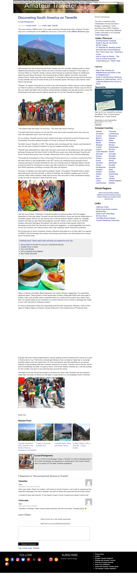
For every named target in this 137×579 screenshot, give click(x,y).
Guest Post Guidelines (102, 564)
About (22, 2)
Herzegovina (100, 167)
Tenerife (55, 26)
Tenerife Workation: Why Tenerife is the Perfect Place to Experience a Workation (27, 446)
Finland (98, 158)
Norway (112, 149)
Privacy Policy (99, 554)
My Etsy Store (101, 216)
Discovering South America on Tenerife (47, 17)
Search (28, 2)
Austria (98, 136)
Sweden (112, 172)
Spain (111, 169)
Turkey (111, 176)
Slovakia (112, 165)
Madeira (112, 138)
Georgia (112, 158)
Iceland (98, 172)
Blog (33, 2)
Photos (96, 2)
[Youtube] (39, 559)
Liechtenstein (101, 183)
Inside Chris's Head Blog (105, 214)
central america (109, 195)
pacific (114, 197)
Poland (111, 151)
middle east (107, 197)
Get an (23, 244)
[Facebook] (12, 559)
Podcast (39, 2)
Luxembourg (114, 134)
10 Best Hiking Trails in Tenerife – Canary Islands (81, 445)
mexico (99, 197)
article (44, 26)
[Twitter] (34, 559)
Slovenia (112, 167)
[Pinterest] (28, 559)
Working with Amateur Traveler (105, 560)
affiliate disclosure (78, 31)
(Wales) (112, 183)
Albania (99, 131)
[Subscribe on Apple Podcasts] (51, 559)
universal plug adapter (34, 251)
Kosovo (98, 178)
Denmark (99, 154)
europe (117, 195)
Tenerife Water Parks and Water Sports (62, 444)
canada (116, 193)
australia (109, 193)
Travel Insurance (30, 253)
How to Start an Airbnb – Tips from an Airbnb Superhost (107, 57)
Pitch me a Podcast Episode (104, 562)
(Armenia (99, 134)
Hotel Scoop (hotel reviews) (106, 209)
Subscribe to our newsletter (106, 120)
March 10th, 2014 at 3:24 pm (28, 506)
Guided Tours (26, 247)
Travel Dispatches (101, 35)
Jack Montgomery (27, 22)
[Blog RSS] (7, 559)
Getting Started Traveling (106, 41)
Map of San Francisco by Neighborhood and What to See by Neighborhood (108, 72)
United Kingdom (115, 181)
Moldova (112, 143)
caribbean (100, 195)
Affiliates (89, 2)
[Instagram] (18, 559)
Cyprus (98, 149)
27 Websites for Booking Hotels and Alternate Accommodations (108, 48)
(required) (56, 519)
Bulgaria (99, 145)
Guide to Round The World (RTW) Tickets (106, 44)
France (98, 160)
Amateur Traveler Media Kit (104, 558)
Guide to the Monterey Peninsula (109, 77)
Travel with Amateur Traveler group (106, 566)
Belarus (99, 138)
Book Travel (68, 2)
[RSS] (56, 559)
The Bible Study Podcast (105, 218)
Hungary (99, 169)
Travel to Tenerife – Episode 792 (44, 444)
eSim (28, 244)
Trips (61, 2)
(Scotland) (113, 163)
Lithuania (112, 131)
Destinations (47, 2)
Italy (97, 176)
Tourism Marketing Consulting (107, 220)
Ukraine (112, 178)
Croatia (98, 147)
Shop (75, 2)
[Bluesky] (23, 559)
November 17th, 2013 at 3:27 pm (29, 487)
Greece (98, 165)
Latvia (98, 181)
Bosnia (98, 143)
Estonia (98, 156)
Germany (99, 163)
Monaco (112, 145)
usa (112, 199)
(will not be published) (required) (55, 524)
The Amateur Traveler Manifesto (105, 569)
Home (16, 2)
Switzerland (113, 174)
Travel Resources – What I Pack (108, 61)
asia (104, 193)
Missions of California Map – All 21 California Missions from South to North (109, 81)
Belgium (99, 140)
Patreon (81, 2)
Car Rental (30, 249)
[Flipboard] (7, 564)
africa (100, 193)
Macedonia (113, 136)
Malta (111, 140)
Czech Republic (102, 151)
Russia (111, 160)
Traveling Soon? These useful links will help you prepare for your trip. (46, 241)
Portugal (112, 154)
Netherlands (113, 147)
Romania (112, 156)
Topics (55, 2)
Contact (97, 556)
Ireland (98, 174)
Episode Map (101, 211)
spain (49, 26)
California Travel (102, 207)
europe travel (31, 26)
